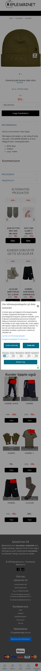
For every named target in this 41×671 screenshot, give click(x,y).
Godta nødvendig (12, 345)
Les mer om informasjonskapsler (13, 336)
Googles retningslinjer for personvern (15, 339)
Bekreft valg (20, 362)
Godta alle (31, 345)
